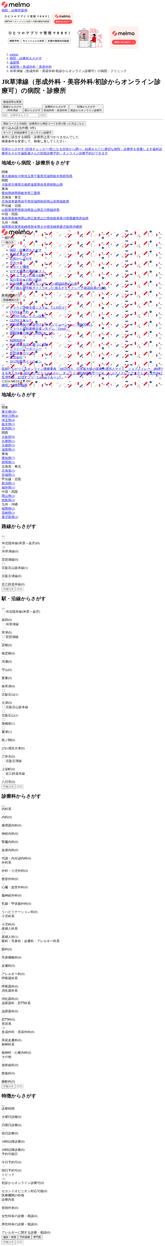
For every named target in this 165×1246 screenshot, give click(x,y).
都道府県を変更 (12, 101)
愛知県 (6, 193)
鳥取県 (6, 218)
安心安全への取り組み (26, 279)
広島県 (35, 218)
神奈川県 (17, 176)
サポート (16, 262)
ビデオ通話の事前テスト (27, 271)
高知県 (84, 218)
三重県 (35, 193)
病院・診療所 (11, 10)
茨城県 (48, 176)
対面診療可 (20, 132)
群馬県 (67, 176)
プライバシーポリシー (26, 348)
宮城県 (35, 201)
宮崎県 (55, 226)
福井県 (55, 210)
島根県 (16, 218)
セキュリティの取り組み (27, 275)
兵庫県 (16, 184)
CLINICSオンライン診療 (27, 316)
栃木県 (58, 176)
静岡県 (16, 193)
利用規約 (16, 340)
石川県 (45, 210)
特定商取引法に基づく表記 (29, 344)
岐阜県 (26, 193)
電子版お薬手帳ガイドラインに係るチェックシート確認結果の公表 (58, 288)
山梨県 (6, 210)
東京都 (6, 176)
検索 (43, 115)
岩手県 (26, 201)
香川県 (64, 218)
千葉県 (38, 176)
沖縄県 (77, 226)
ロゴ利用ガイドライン (26, 361)
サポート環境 (19, 267)
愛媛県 (74, 218)
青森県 (16, 201)
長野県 (16, 210)
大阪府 (6, 184)
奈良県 (45, 184)
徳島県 (55, 218)
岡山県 (26, 218)
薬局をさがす (19, 254)
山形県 (55, 201)
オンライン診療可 (41, 132)
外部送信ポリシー (22, 353)
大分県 (45, 226)
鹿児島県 (66, 226)
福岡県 (6, 226)
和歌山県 (56, 184)
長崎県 (26, 226)
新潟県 (26, 210)
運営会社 (16, 357)
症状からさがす (21, 258)
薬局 (24, 10)
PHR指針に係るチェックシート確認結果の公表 (43, 283)
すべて (7, 132)
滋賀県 (35, 184)
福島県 (64, 201)
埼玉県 (29, 176)
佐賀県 (16, 226)
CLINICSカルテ (21, 320)
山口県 (45, 218)
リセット (8, 588)
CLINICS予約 (19, 312)
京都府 (26, 184)
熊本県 (35, 226)
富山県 (35, 210)
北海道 (6, 201)
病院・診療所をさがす (26, 250)
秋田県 (45, 201)
